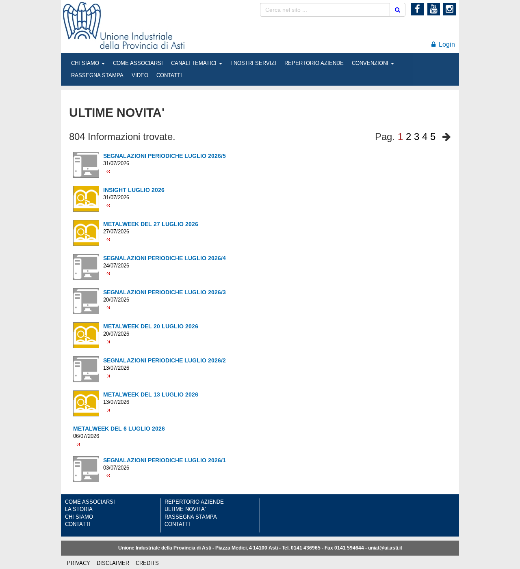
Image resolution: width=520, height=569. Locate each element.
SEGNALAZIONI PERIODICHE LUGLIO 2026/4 (164, 258)
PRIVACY (78, 563)
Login (445, 44)
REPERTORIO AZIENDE (314, 63)
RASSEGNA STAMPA (97, 75)
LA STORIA (79, 509)
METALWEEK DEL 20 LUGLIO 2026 (150, 326)
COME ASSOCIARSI (138, 63)
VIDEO (140, 75)
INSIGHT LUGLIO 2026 (134, 190)
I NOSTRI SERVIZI (253, 63)
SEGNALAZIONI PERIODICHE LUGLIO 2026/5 (164, 156)
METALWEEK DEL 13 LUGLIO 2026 (150, 394)
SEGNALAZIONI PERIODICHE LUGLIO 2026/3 (164, 292)
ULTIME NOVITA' (185, 509)
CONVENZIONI (371, 63)
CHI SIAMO (86, 63)
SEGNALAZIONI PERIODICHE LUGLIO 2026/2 (164, 360)
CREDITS (147, 563)
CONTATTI (169, 75)
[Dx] (444, 136)
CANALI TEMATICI (194, 63)
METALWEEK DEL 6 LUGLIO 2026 (119, 428)
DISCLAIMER (113, 563)
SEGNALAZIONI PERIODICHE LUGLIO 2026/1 (164, 460)
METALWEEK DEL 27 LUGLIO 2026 (150, 224)
